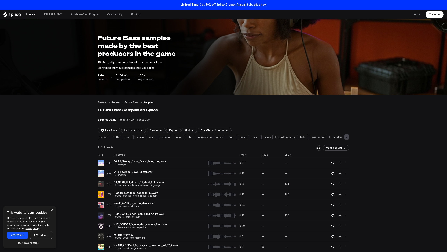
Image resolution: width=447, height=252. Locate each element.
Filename (118, 154)
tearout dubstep (285, 137)
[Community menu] (125, 14)
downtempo (318, 137)
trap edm (165, 137)
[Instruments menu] (65, 14)
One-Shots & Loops (212, 130)
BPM (187, 130)
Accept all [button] (17, 235)
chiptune (128, 248)
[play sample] (222, 163)
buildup (136, 216)
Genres (115, 102)
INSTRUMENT (53, 14)
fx (190, 137)
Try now (434, 14)
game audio (140, 248)
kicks (255, 137)
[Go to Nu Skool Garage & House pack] (101, 184)
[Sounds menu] (38, 14)
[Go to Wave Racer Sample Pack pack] (101, 205)
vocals (220, 137)
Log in (417, 14)
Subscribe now (256, 4)
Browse (102, 102)
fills (132, 185)
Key (265, 154)
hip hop (139, 137)
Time (243, 154)
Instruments (131, 130)
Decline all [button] (41, 235)
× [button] (52, 210)
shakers (135, 206)
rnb (231, 137)
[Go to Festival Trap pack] (101, 236)
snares (267, 137)
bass (243, 137)
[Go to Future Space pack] (101, 163)
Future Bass (131, 102)
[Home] (12, 15)
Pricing (135, 14)
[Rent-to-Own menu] (101, 14)
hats (302, 137)
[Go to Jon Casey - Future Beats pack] (101, 194)
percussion (205, 137)
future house (141, 185)
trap (127, 137)
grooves (127, 195)
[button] (29, 243)
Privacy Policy (32, 228)
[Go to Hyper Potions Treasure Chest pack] (101, 247)
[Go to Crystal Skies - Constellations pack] (101, 215)
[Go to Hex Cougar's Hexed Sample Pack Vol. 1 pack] (101, 226)
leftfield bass (337, 137)
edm (152, 137)
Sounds (30, 14)
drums (103, 137)
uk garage (155, 185)
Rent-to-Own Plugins (84, 14)
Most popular (335, 148)
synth (115, 137)
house (126, 185)
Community (114, 14)
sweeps (122, 164)
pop (178, 137)
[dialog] (29, 227)
